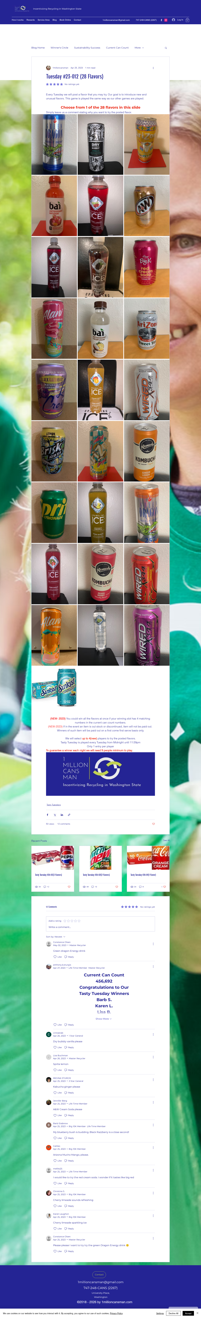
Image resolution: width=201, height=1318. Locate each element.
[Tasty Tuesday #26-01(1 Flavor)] (148, 858)
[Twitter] (165, 20)
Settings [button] (160, 1313)
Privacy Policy (116, 1313)
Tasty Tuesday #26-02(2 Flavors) (96, 874)
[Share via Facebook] (47, 814)
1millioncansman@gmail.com (116, 20)
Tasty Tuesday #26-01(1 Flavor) (143, 874)
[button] (187, 20)
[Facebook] (161, 20)
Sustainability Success (87, 47)
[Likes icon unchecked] (55, 957)
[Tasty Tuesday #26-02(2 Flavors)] (100, 858)
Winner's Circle (59, 47)
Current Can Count (117, 47)
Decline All (173, 1313)
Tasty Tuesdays (54, 804)
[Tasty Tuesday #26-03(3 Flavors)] (52, 858)
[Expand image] (54, 144)
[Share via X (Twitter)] (54, 814)
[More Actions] (153, 944)
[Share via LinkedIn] (61, 814)
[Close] (197, 1313)
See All (166, 840)
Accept (188, 1313)
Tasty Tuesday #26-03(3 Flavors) (48, 874)
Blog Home (38, 47)
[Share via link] (69, 814)
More (138, 47)
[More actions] (153, 68)
